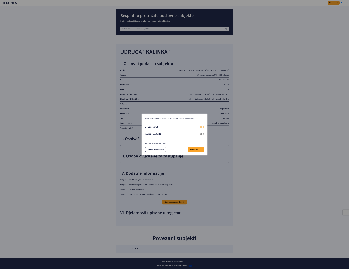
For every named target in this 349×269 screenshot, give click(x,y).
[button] (157, 127)
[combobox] (174, 29)
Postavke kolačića (179, 261)
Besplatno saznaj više (173, 202)
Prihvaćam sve (195, 149)
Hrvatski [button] (343, 3)
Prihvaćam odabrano (156, 149)
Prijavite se (332, 3)
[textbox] (174, 29)
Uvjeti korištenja (167, 261)
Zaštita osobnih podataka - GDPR (155, 143)
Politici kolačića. (189, 118)
